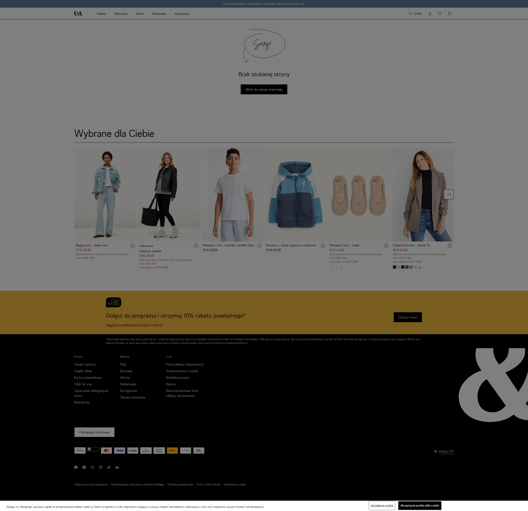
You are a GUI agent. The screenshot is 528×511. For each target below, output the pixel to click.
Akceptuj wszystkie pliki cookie (420, 505)
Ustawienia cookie (382, 505)
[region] (264, 506)
